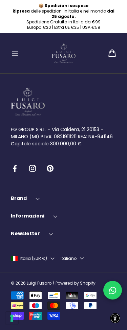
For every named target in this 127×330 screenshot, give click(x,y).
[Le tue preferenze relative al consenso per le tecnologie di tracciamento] (11, 318)
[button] (15, 53)
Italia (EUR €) (33, 258)
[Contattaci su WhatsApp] (112, 290)
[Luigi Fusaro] (64, 53)
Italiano (69, 258)
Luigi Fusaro (39, 283)
